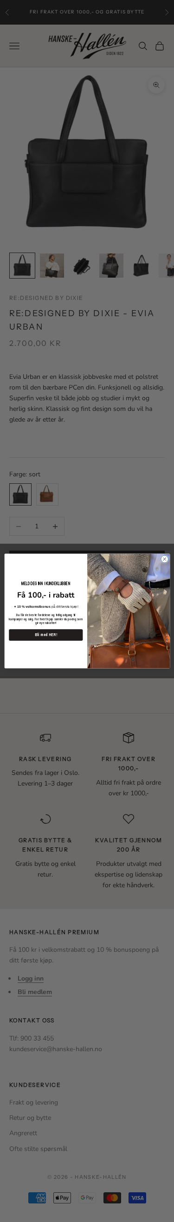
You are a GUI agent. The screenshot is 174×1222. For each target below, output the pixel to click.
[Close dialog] (164, 559)
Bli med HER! (45, 634)
